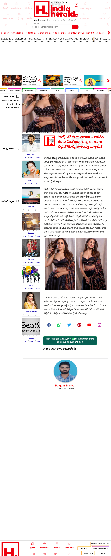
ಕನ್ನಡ (57, 20)
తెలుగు (36, 20)
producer (84, 548)
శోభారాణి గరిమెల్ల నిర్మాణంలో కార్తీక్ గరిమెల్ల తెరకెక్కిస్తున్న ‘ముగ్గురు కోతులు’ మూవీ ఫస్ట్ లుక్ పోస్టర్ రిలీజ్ (59, 39)
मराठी (68, 20)
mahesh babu (27, 90)
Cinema (102, 553)
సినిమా (56, 189)
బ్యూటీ (84, 197)
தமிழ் (63, 20)
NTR (55, 90)
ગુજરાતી (51, 20)
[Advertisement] (55, 58)
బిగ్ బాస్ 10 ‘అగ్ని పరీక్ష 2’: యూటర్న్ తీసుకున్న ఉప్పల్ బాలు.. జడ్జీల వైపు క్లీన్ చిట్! (30, 79)
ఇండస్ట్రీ (54, 158)
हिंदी (47, 20)
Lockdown (98, 90)
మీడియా (52, 305)
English (42, 20)
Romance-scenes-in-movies (100, 543)
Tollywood (41, 90)
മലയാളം (36, 23)
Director (69, 90)
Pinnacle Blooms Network (101, 548)
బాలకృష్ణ (90, 197)
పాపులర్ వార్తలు (7, 201)
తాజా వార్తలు (9, 97)
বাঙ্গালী (73, 20)
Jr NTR (84, 90)
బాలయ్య (92, 216)
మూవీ (87, 170)
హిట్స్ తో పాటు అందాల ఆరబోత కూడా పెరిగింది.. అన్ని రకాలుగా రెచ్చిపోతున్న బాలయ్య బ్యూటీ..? (81, 142)
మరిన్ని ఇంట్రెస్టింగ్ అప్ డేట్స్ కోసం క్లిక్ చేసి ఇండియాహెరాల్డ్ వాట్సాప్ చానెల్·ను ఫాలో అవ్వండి (70, 341)
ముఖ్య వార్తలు (8, 149)
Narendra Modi (88, 553)
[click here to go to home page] (56, 16)
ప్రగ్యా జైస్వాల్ (49, 162)
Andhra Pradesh (13, 90)
